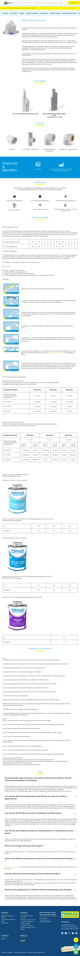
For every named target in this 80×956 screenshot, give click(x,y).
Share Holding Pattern (26, 916)
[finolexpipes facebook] (62, 933)
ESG (24, 3)
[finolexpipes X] (69, 933)
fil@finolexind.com (70, 925)
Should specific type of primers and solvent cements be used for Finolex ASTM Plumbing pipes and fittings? (38, 779)
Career (30, 3)
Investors (20, 3)
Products (14, 3)
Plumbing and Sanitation (14, 8)
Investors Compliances (26, 921)
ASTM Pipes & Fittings (29, 8)
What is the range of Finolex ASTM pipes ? (24, 846)
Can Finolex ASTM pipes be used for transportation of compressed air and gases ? (39, 832)
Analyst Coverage (25, 923)
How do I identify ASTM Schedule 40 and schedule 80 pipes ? (33, 874)
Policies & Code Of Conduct (28, 919)
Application (44, 13)
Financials (23, 918)
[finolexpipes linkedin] (76, 933)
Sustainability (43, 918)
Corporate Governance (26, 925)
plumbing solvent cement (56, 352)
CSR (27, 3)
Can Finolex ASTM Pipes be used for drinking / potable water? (33, 813)
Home (4, 8)
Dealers (3, 938)
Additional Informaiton (69, 13)
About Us (41, 3)
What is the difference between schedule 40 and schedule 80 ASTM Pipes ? (39, 859)
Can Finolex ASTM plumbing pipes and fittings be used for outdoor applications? (36, 797)
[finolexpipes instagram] (66, 933)
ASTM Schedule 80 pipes (12, 867)
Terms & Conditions (6, 952)
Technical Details (55, 13)
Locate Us (36, 3)
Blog (46, 3)
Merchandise (51, 3)
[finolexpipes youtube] (73, 933)
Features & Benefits (32, 13)
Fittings (21, 13)
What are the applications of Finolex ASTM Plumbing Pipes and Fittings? (38, 890)
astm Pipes (13, 13)
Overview (5, 13)
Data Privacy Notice (20, 952)
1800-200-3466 (73, 927)
